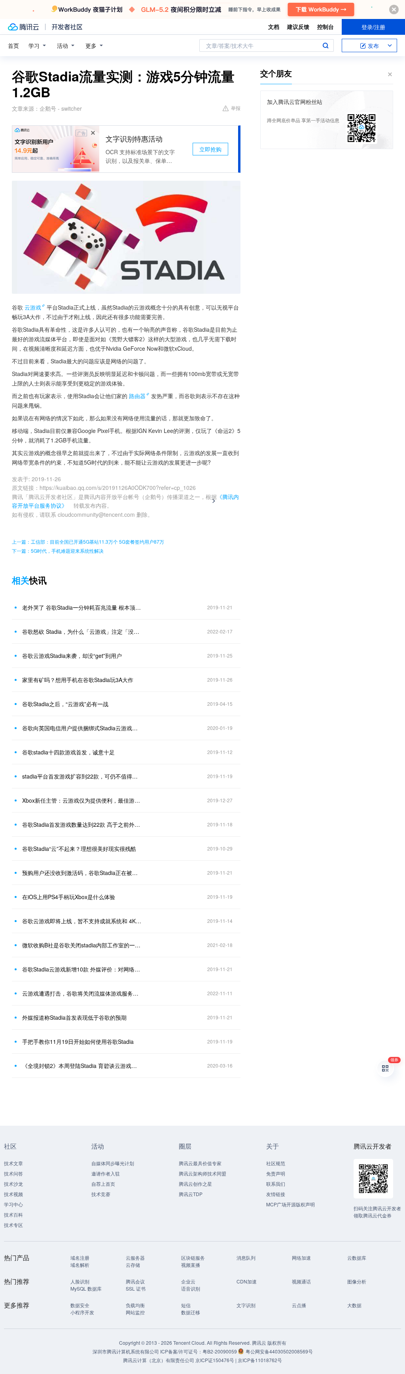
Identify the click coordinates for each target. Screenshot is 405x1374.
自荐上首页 (103, 1183)
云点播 (299, 1305)
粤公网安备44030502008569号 (279, 1351)
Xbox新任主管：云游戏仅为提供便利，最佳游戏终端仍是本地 (82, 800)
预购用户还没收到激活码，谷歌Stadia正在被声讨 (82, 873)
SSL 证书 (136, 1288)
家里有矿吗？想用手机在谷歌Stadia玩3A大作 (77, 680)
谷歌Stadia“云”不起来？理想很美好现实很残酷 (79, 848)
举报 (235, 107)
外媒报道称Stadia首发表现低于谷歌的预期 (74, 1017)
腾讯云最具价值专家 (200, 1163)
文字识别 (246, 1305)
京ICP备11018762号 (260, 1360)
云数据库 (356, 1257)
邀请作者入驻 (105, 1173)
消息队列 (246, 1257)
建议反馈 (298, 26)
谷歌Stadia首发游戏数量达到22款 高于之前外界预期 (82, 824)
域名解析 (79, 1264)
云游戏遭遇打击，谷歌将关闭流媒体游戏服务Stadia (82, 993)
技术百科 (13, 1214)
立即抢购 (210, 149)
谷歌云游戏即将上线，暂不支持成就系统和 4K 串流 (82, 921)
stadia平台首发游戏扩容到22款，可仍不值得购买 (82, 776)
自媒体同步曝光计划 (112, 1163)
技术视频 (13, 1194)
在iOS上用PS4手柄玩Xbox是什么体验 (68, 897)
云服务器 (135, 1257)
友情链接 (275, 1194)
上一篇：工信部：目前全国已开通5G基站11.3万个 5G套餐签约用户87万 (88, 541)
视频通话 (301, 1281)
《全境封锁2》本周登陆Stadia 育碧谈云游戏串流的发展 (82, 1066)
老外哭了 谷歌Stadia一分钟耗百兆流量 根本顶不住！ (82, 607)
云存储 (133, 1264)
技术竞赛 (100, 1194)
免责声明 (275, 1173)
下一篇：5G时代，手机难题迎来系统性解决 (58, 550)
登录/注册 (373, 27)
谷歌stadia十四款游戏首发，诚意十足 (68, 752)
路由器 (137, 396)
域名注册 (79, 1257)
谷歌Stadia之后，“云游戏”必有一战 (65, 704)
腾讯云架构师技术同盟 (202, 1173)
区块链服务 (193, 1257)
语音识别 (190, 1288)
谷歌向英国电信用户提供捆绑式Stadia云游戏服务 (82, 728)
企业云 (188, 1281)
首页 (13, 45)
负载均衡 (135, 1305)
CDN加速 (247, 1281)
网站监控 (135, 1312)
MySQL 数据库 (86, 1288)
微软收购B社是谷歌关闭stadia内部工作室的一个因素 (82, 945)
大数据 (354, 1305)
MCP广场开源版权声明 (290, 1204)
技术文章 (13, 1163)
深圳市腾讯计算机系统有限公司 (126, 1351)
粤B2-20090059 (220, 1351)
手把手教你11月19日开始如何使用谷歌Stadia (78, 1041)
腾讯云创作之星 (195, 1183)
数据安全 (79, 1305)
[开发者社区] (67, 27)
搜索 (325, 45)
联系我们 (275, 1183)
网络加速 (301, 1257)
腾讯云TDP (190, 1194)
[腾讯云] (23, 26)
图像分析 (356, 1281)
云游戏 (33, 307)
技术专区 (13, 1224)
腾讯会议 (135, 1281)
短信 (186, 1305)
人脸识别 (79, 1281)
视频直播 (190, 1264)
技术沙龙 (13, 1183)
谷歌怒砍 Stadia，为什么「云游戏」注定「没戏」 (82, 631)
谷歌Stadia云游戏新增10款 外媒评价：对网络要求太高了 (82, 969)
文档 (273, 26)
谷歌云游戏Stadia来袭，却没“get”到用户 (72, 656)
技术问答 (13, 1173)
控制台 (325, 26)
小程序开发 (82, 1312)
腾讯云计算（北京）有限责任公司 (158, 1360)
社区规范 (275, 1163)
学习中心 (13, 1204)
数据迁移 (190, 1312)
